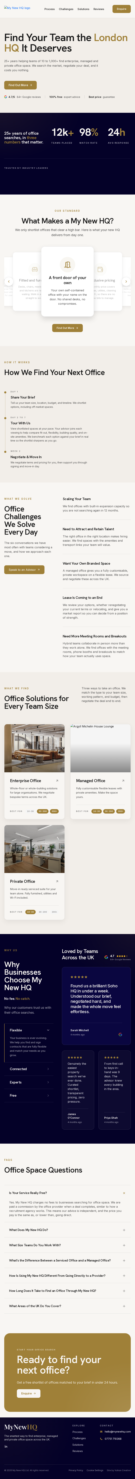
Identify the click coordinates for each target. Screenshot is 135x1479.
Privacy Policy (76, 1470)
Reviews (99, 9)
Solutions (83, 9)
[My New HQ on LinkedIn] (6, 1446)
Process (49, 9)
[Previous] (8, 281)
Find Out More (65, 327)
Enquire (121, 8)
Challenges (66, 9)
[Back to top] (20, 9)
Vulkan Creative (123, 1470)
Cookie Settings (95, 1470)
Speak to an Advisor (22, 569)
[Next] (126, 281)
